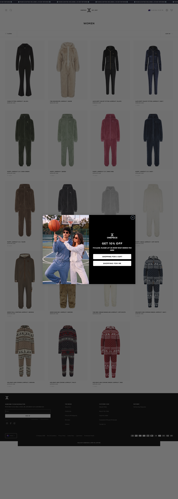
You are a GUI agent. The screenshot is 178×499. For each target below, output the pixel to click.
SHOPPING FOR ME (112, 263)
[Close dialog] (133, 217)
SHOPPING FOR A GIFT (112, 257)
